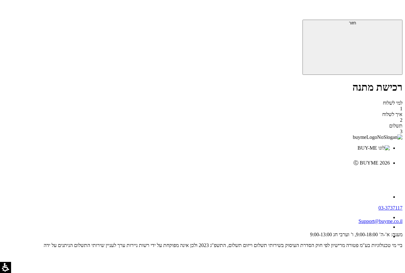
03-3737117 (390, 208)
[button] (393, 11)
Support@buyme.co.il (380, 221)
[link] (196, 176)
